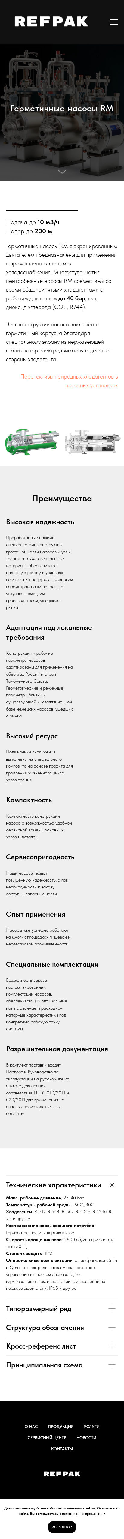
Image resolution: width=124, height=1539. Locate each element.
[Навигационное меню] (114, 22)
